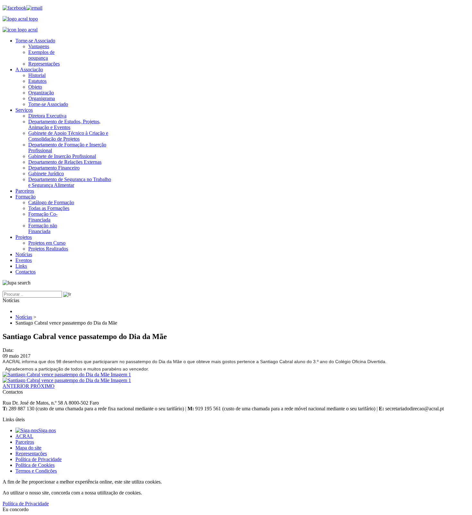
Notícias (23, 254)
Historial (37, 75)
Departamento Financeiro (54, 167)
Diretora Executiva (47, 115)
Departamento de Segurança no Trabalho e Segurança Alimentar (69, 182)
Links (21, 266)
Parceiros (24, 191)
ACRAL (24, 436)
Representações (44, 63)
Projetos (23, 237)
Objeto (35, 87)
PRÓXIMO (43, 386)
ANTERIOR (17, 386)
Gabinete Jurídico (46, 173)
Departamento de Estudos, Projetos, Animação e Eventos (64, 124)
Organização (41, 92)
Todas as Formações (48, 208)
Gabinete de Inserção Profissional (62, 156)
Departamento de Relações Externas (64, 162)
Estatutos (37, 81)
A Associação (29, 69)
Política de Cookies (35, 465)
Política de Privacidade (38, 459)
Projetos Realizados (48, 248)
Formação (25, 196)
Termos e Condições (36, 471)
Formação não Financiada (42, 228)
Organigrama (41, 98)
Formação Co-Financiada (42, 217)
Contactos (25, 272)
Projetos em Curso (47, 243)
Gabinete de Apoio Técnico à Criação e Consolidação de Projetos (68, 136)
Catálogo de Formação (51, 202)
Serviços (24, 110)
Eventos (23, 260)
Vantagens (38, 46)
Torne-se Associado (35, 40)
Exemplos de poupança (41, 55)
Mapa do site (28, 447)
